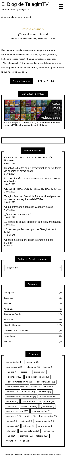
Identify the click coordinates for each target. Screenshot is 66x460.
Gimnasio (38, 29)
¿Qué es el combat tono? (18, 214)
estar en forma (31, 401)
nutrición (28, 426)
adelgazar (33, 362)
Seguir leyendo (21, 81)
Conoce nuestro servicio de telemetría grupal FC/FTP (28, 241)
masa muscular (45, 421)
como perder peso (17, 386)
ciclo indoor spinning (37, 377)
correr (36, 386)
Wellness (33, 341)
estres (49, 401)
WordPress (55, 454)
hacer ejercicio (48, 416)
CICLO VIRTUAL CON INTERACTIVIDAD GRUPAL (32, 189)
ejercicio (28, 391)
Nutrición (33, 319)
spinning (26, 436)
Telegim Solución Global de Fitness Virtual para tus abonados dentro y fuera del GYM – (32, 198)
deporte (12, 391)
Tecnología (33, 336)
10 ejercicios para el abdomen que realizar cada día (32, 222)
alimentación (14, 367)
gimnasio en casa (17, 411)
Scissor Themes (23, 454)
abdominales (14, 362)
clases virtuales (45, 381)
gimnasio (47, 406)
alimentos (33, 367)
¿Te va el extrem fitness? (33, 34)
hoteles (11, 421)
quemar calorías (29, 431)
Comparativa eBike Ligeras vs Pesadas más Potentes (28, 159)
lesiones (26, 421)
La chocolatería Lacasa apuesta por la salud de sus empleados (32, 180)
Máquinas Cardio (33, 314)
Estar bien (33, 298)
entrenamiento (49, 396)
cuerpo (49, 386)
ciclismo (39, 372)
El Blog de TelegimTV (25, 4)
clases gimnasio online (19, 381)
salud (11, 436)
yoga (25, 441)
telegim (42, 436)
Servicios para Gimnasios (33, 330)
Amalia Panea (20, 38)
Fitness (26, 29)
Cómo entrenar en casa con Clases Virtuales (28, 207)
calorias (11, 372)
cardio (25, 372)
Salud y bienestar (33, 325)
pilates (11, 431)
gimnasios (13, 416)
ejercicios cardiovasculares (21, 396)
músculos (12, 426)
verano (11, 441)
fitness (11, 406)
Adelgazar (33, 292)
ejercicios (45, 391)
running (48, 431)
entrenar (12, 401)
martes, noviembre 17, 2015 (42, 38)
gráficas (30, 416)
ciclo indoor (14, 377)
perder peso (46, 426)
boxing (48, 367)
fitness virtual (29, 406)
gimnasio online (41, 411)
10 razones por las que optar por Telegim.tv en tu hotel (30, 231)
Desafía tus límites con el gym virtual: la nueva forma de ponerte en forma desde (32, 169)
